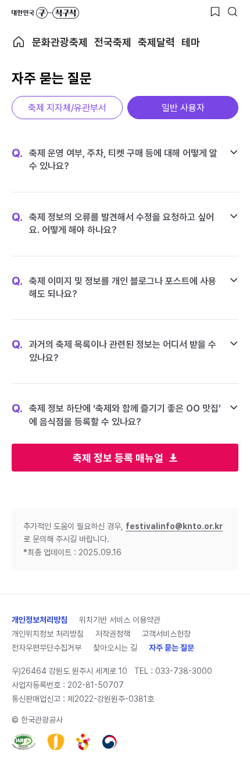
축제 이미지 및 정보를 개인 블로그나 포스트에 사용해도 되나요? (114, 287)
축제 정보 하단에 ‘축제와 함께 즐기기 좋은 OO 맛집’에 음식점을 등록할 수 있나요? (116, 414)
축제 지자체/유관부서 (67, 107)
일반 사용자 (183, 107)
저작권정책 (112, 633)
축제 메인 (19, 42)
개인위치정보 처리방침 (48, 633)
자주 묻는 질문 (171, 647)
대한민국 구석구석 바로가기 (45, 13)
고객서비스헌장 (166, 633)
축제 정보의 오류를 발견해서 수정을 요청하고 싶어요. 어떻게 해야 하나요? (113, 223)
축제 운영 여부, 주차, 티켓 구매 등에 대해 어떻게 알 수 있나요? (114, 159)
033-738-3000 (183, 671)
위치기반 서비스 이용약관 (119, 619)
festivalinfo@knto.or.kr (174, 526)
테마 (190, 42)
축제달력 (156, 42)
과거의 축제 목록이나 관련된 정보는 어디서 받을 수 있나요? (114, 350)
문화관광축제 (60, 42)
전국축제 (112, 42)
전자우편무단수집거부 (46, 647)
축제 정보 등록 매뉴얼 (118, 458)
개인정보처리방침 (39, 619)
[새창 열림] (23, 742)
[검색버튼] (232, 11)
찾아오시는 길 (115, 647)
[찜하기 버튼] (215, 11)
